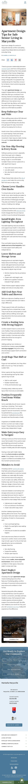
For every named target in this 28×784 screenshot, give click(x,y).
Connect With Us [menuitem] (7, 746)
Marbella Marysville (9, 55)
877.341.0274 (14, 757)
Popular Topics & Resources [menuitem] (11, 740)
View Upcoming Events (14, 669)
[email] (19, 60)
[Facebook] (14, 771)
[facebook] (7, 60)
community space (18, 469)
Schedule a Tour (14, 639)
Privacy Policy (14, 760)
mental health (6, 69)
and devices (16, 413)
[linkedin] (11, 60)
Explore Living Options (14, 664)
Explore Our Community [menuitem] (9, 735)
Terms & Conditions (14, 764)
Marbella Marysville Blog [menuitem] (10, 743)
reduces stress (20, 210)
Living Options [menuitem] (6, 737)
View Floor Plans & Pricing (14, 660)
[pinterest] (15, 60)
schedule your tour (13, 607)
